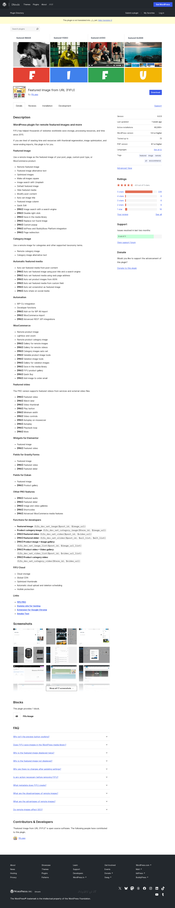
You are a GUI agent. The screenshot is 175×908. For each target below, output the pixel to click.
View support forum (126, 242)
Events (107, 869)
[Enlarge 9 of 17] (106, 668)
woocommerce (155, 161)
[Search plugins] (37, 28)
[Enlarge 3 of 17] (106, 631)
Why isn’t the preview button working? (31, 737)
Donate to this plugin (127, 268)
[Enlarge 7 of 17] (40, 668)
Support (158, 106)
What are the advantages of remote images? (34, 801)
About (12, 865)
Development (65, 106)
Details (19, 106)
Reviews (32, 106)
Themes (45, 869)
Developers (78, 873)
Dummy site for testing (28, 606)
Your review (122, 214)
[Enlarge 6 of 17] (106, 650)
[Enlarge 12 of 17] (106, 687)
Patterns (45, 877)
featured (143, 156)
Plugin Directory (17, 13)
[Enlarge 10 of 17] (40, 687)
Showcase (46, 865)
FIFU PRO (21, 602)
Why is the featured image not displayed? (32, 761)
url (146, 161)
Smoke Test (23, 613)
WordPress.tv (80, 877)
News (12, 869)
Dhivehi (38, 892)
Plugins (45, 873)
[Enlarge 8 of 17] (73, 668)
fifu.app (34, 94)
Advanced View (124, 168)
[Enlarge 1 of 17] (40, 631)
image (150, 156)
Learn (75, 865)
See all (159, 214)
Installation (47, 106)
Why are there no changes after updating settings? (37, 769)
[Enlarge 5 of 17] (73, 650)
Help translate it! (105, 20)
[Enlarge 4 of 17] (40, 650)
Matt (139, 869)
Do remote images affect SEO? (28, 809)
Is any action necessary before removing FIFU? (35, 777)
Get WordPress (163, 4)
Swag (108, 877)
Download (155, 92)
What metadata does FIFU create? (29, 785)
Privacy (13, 877)
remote (158, 156)
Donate (109, 873)
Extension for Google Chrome (32, 610)
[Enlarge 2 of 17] (73, 631)
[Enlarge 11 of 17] (73, 687)
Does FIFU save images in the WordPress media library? (39, 745)
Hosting (13, 873)
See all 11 (158, 150)
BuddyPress (142, 877)
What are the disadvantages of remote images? (35, 793)
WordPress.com (143, 865)
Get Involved (110, 865)
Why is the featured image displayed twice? (33, 753)
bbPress (140, 873)
